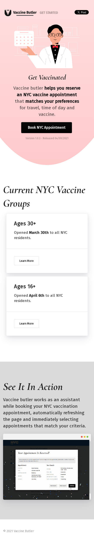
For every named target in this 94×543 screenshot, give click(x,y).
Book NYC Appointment (46, 127)
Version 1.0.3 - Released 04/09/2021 (47, 138)
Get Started (49, 13)
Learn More (26, 260)
